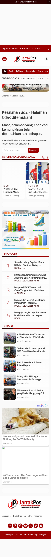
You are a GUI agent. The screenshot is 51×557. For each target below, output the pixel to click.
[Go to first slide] (47, 157)
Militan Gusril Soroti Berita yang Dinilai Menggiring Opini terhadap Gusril (31, 393)
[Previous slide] (43, 157)
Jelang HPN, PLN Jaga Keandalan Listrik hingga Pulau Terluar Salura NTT (29, 379)
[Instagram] (15, 526)
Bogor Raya (43, 71)
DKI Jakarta (19, 268)
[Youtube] (25, 526)
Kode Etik (17, 516)
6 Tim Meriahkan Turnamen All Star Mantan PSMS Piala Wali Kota (30, 337)
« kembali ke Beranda (13, 140)
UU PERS (28, 516)
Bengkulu (30, 71)
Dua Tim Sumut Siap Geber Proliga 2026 (37, 192)
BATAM (19, 71)
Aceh (11, 71)
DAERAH (18, 281)
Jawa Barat (28, 281)
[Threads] (20, 526)
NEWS (6, 186)
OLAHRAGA (33, 186)
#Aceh (41, 79)
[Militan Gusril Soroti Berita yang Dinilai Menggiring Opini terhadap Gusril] (10, 394)
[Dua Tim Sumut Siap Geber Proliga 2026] (37, 173)
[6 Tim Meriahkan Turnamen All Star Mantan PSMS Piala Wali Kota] (10, 338)
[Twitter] (30, 526)
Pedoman (38, 516)
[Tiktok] (36, 526)
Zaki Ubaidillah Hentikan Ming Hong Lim (11, 192)
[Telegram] (41, 526)
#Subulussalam (28, 79)
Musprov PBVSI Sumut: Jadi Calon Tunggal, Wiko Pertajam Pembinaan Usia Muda (29, 290)
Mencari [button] (33, 150)
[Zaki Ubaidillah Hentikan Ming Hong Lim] (13, 173)
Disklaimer (6, 516)
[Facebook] (10, 526)
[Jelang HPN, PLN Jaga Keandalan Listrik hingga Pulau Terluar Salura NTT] (10, 380)
